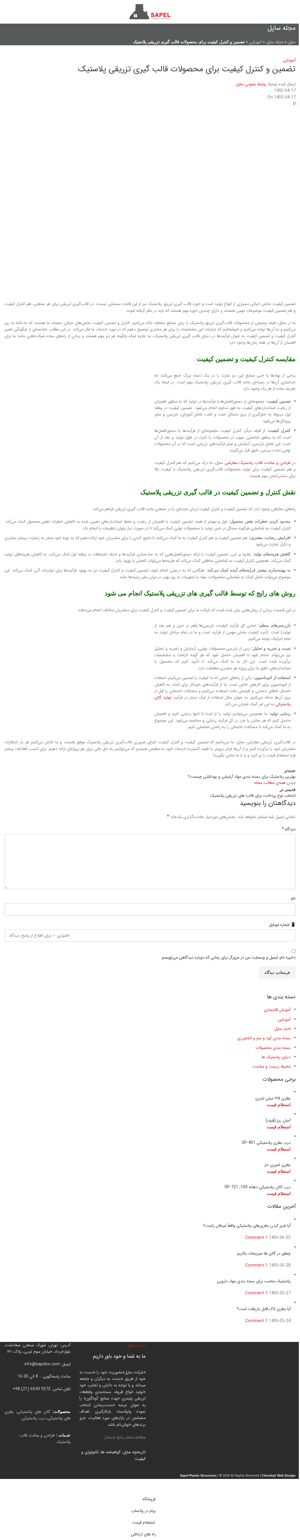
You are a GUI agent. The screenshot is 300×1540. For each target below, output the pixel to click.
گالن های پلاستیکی (33, 1412)
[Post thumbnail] (244, 1219)
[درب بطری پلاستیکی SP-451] (257, 1136)
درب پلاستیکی (33, 1418)
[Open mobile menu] (293, 12)
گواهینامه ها (111, 1452)
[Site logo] (150, 11)
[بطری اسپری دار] (244, 1159)
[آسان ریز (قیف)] (177, 1114)
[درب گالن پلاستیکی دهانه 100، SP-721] (248, 1181)
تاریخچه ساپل (134, 1452)
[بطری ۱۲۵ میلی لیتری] (262, 1092)
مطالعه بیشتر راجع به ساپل (124, 1437)
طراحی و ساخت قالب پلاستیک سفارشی (258, 463)
